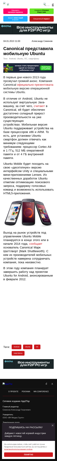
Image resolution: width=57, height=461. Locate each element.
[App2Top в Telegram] (52, 384)
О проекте (13, 392)
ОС (25, 59)
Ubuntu (20, 59)
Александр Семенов (42, 41)
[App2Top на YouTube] (40, 384)
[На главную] (4, 4)
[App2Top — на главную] (10, 384)
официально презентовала (35, 84)
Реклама (26, 392)
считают (39, 106)
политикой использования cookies (18, 449)
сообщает (35, 243)
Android (12, 59)
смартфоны (33, 59)
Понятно (28, 455)
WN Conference (41, 392)
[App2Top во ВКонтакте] (46, 384)
